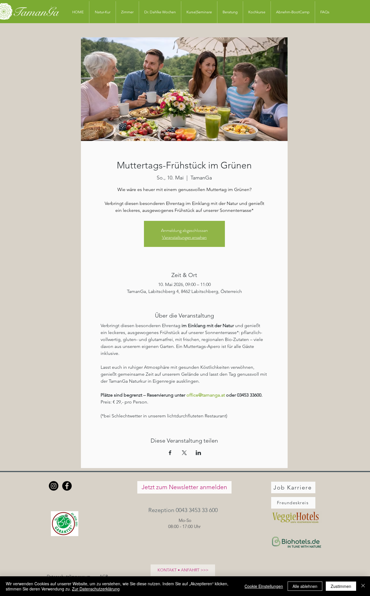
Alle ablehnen (305, 586)
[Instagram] (53, 486)
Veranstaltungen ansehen (184, 237)
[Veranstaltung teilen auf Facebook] (170, 452)
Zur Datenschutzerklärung (96, 589)
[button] (184, 510)
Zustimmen (341, 586)
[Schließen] (363, 586)
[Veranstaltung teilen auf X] (184, 452)
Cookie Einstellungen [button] (264, 586)
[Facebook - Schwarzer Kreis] (67, 486)
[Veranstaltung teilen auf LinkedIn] (198, 452)
